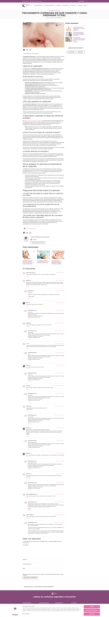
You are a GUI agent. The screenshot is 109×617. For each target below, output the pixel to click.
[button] (24, 50)
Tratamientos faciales (54, 10)
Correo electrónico (27, 564)
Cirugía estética (38, 5)
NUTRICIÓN (65, 5)
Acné (26, 228)
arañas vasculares (32, 228)
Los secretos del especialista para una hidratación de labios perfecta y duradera (56, 262)
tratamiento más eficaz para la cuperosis (33, 120)
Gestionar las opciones (91, 610)
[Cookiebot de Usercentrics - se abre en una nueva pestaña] (15, 615)
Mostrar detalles (26, 613)
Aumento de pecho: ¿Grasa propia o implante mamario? (79, 28)
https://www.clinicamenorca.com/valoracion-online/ (38, 507)
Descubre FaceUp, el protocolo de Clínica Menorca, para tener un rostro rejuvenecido (28, 262)
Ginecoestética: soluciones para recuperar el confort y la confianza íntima (79, 39)
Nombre (25, 559)
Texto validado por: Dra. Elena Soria (31, 53)
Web (24, 568)
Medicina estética (49, 5)
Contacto (80, 5)
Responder (28, 276)
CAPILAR (58, 5)
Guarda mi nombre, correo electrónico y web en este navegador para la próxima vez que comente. (43, 575)
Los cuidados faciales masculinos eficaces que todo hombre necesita (43, 261)
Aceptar (92, 606)
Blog (85, 5)
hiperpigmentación (37, 171)
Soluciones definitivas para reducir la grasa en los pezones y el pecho (78, 33)
